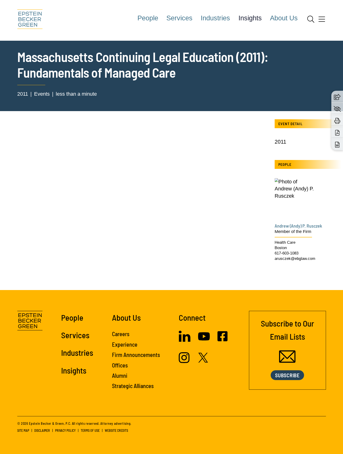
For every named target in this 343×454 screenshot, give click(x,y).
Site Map (23, 430)
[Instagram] (185, 361)
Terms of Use (90, 430)
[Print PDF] (337, 132)
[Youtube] (204, 340)
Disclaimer (42, 430)
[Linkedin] (184, 340)
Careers (121, 334)
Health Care (285, 242)
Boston (281, 248)
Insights (250, 18)
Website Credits (116, 430)
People (147, 18)
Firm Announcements (136, 354)
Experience (124, 344)
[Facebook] (222, 339)
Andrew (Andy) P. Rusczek (298, 226)
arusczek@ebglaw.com (295, 258)
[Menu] (322, 20)
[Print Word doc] (337, 144)
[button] (337, 96)
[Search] (310, 19)
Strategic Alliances (133, 385)
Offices (120, 365)
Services (179, 18)
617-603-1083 (286, 253)
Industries (215, 18)
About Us (284, 18)
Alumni (119, 375)
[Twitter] (203, 361)
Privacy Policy (65, 430)
